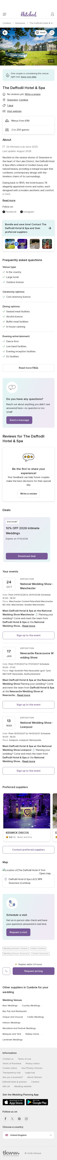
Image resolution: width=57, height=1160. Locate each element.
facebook (11, 211)
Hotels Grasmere (40, 953)
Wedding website (23, 1086)
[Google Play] (37, 1104)
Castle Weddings (35, 1017)
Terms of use (24, 1059)
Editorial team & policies (15, 1081)
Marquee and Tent (12, 1034)
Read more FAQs (28, 367)
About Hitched (34, 1077)
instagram (28, 211)
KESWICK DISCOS (17, 832)
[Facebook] (5, 1119)
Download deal (27, 556)
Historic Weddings (11, 1022)
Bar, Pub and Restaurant (15, 1011)
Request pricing (33, 971)
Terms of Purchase (12, 1063)
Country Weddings (31, 1005)
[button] (28, 235)
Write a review (28, 493)
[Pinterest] (19, 1119)
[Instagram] (26, 1119)
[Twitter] (12, 1119)
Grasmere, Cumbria (17, 99)
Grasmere (20, 23)
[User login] (52, 14)
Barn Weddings (10, 1005)
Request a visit (18, 932)
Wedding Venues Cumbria (15, 948)
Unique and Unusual (13, 1017)
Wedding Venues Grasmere (16, 953)
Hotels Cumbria (38, 948)
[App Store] (14, 1104)
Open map (45, 873)
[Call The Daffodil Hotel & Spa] (6, 971)
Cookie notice (10, 1068)
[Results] (5, 32)
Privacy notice (33, 1063)
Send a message (19, 420)
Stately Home (32, 1034)
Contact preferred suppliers (28, 849)
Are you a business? (13, 1077)
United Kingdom (18, 1135)
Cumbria (7, 23)
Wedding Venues (12, 1000)
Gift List (6, 1086)
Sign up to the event (29, 635)
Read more (9, 200)
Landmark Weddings (13, 1039)
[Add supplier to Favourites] (51, 32)
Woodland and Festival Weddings (19, 1028)
